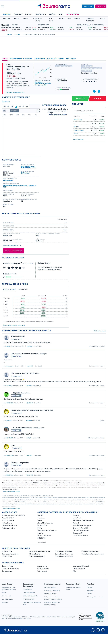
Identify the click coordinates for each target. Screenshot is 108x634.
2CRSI (76, 134)
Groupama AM (77, 533)
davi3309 (30, 366)
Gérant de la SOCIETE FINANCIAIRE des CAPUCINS (32, 410)
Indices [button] (25, 18)
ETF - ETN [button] (51, 19)
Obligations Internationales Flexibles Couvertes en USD (43, 83)
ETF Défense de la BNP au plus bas (25, 373)
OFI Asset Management (81, 530)
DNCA (39, 528)
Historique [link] (71, 59)
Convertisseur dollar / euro (64, 554)
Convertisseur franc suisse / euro (93, 554)
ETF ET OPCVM (16, 339)
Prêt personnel (42, 571)
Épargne (18, 14)
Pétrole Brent (78, 120)
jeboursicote (10, 366)
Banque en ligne (7, 566)
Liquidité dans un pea (21, 393)
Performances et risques (21, 59)
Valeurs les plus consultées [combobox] (84, 111)
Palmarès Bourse (34, 554)
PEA (74, 571)
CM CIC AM (41, 538)
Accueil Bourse (7, 551)
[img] (97, 81)
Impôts (52, 14)
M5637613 (30, 403)
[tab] (9, 289)
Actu (61, 14)
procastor (29, 346)
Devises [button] (77, 18)
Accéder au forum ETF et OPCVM (13, 515)
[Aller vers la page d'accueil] (54, 6)
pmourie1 (9, 420)
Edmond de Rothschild (80, 528)
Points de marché (8, 520)
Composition (39, 59)
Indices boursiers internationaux (39, 551)
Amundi (40, 515)
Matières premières (8, 528)
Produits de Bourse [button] (37, 19)
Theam (39, 520)
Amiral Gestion (77, 518)
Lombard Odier (42, 525)
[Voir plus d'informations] (41, 213)
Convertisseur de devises (63, 551)
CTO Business (86, 70)
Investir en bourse (79, 568)
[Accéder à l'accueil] (3, 34)
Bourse (7, 14)
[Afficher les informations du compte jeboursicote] (6, 355)
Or (74, 123)
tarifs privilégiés (62, 66)
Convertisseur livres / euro (90, 551)
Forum (102, 18)
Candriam (40, 533)
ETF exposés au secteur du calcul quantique (29, 353)
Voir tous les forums (100, 331)
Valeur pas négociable (20, 462)
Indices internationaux (9, 525)
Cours (4, 59)
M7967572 (10, 403)
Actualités (51, 59)
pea (83, 66)
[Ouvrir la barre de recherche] (76, 6)
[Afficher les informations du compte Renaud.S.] (6, 374)
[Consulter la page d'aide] (79, 6)
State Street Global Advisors (46, 530)
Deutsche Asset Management (82, 525)
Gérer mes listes (78, 139)
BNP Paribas (25, 173)
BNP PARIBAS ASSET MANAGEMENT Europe (28, 167)
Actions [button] (16, 18)
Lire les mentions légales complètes (11, 491)
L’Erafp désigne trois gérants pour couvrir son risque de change (58, 111)
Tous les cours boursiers (10, 554)
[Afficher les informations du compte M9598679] (6, 464)
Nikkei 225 (5, 25)
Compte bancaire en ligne (10, 568)
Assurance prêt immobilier (81, 566)
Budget (29, 14)
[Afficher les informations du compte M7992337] (6, 337)
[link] (4, 592)
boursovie (97, 68)
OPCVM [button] (61, 18)
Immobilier (41, 14)
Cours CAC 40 (7, 556)
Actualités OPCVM (8, 518)
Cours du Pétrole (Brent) (37, 556)
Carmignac (41, 518)
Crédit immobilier (43, 568)
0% (71, 66)
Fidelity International (44, 535)
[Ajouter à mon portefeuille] (94, 91)
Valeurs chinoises (18, 336)
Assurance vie (42, 566)
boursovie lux (87, 68)
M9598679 (10, 475)
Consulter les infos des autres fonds (14, 325)
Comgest (76, 515)
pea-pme (89, 66)
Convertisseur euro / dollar (64, 556)
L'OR (13, 445)
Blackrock (76, 523)
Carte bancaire (7, 571)
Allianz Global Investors (45, 523)
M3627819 (10, 455)
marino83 (29, 455)
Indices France (7, 523)
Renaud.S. (10, 385)
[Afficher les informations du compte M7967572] (6, 394)
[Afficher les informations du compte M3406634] (6, 429)
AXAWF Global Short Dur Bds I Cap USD (17, 67)
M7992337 (10, 346)
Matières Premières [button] (90, 19)
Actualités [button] (7, 18)
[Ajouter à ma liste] (99, 91)
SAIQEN (29, 438)
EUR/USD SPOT (79, 130)
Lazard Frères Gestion (80, 535)
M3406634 (10, 438)
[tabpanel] (35, 307)
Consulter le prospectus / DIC (15, 92)
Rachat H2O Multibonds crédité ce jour (28, 428)
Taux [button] (69, 18)
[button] (2, 6)
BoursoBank (72, 14)
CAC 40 (76, 127)
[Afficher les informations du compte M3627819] (6, 446)
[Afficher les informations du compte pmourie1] (6, 411)
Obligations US (8, 180)
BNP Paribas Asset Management (83, 520)
